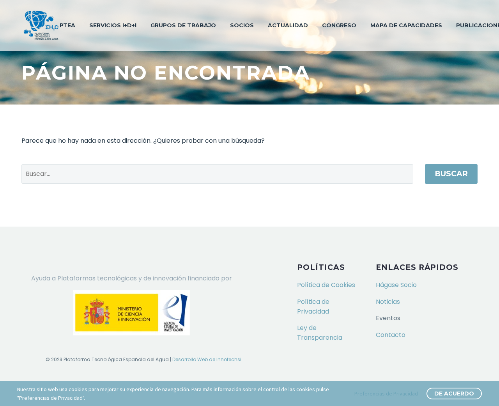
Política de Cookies (326, 284)
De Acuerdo (454, 393)
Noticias (388, 301)
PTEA (67, 25)
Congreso (339, 25)
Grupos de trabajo (183, 25)
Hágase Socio (396, 284)
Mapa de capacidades (406, 25)
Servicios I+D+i (112, 25)
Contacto (390, 334)
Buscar (451, 173)
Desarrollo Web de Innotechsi (206, 359)
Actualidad (288, 25)
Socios (242, 25)
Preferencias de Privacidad (386, 393)
